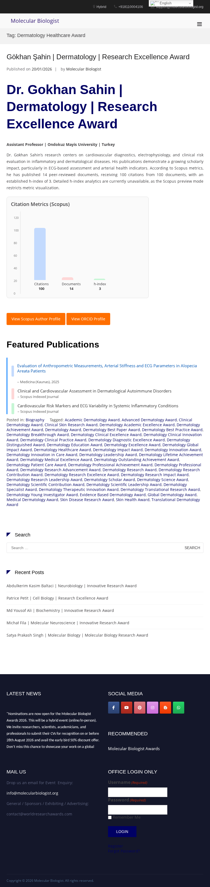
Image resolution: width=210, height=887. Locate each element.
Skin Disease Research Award (87, 499)
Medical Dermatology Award (32, 499)
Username (127, 782)
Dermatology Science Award (162, 479)
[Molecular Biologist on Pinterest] (139, 708)
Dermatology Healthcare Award (62, 449)
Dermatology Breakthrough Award (38, 434)
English (165, 3)
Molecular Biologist (35, 20)
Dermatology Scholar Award (109, 479)
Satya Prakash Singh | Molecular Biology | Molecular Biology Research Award (77, 635)
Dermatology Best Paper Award (111, 429)
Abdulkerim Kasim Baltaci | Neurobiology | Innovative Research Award (72, 585)
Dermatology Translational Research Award (160, 489)
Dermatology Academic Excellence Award (137, 424)
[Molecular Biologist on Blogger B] (165, 708)
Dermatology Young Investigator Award (42, 494)
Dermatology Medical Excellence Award (56, 459)
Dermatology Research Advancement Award (60, 469)
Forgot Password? (124, 851)
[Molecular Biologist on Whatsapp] (178, 708)
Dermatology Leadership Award (108, 454)
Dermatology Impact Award (118, 449)
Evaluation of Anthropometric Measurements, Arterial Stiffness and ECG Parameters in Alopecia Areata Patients (107, 368)
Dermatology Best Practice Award (172, 429)
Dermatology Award (63, 429)
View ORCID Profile (88, 318)
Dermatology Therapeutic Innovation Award (79, 489)
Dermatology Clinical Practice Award (53, 439)
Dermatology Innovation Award (173, 449)
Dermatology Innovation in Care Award (42, 454)
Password (127, 800)
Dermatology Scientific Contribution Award (45, 484)
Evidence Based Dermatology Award (113, 494)
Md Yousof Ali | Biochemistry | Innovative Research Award (60, 610)
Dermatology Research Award (130, 469)
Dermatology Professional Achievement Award (110, 464)
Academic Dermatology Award (92, 419)
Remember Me (127, 817)
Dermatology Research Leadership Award (44, 479)
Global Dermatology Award (172, 494)
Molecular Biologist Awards (134, 748)
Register (115, 846)
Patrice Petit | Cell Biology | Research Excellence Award (57, 598)
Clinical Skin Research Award (71, 424)
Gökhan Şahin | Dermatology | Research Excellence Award (98, 57)
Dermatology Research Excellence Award (82, 474)
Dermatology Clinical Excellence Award (106, 434)
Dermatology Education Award (74, 444)
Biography (35, 419)
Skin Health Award (133, 499)
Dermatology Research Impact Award (155, 474)
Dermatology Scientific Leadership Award (124, 484)
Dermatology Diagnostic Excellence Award (126, 439)
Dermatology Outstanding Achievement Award (136, 459)
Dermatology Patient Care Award (36, 464)
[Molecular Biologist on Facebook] (113, 708)
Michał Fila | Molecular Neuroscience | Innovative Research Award (68, 622)
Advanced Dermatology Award (149, 419)
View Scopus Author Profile (35, 318)
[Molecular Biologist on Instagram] (152, 708)
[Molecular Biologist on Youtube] (126, 708)
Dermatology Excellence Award (132, 444)
